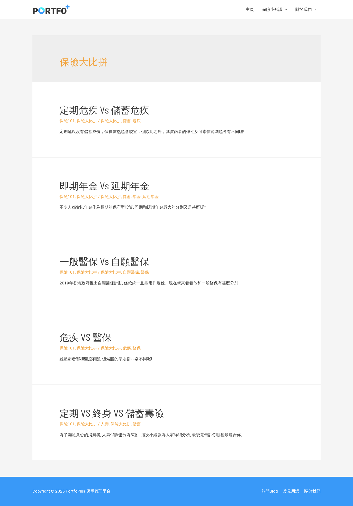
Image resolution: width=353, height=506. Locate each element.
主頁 (250, 9)
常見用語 (291, 491)
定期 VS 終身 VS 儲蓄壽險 (112, 413)
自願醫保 (131, 272)
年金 (137, 196)
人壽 (105, 424)
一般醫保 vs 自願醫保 (104, 261)
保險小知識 (272, 9)
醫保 (145, 272)
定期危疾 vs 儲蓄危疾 (104, 109)
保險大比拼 (87, 120)
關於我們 (303, 9)
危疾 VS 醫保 (86, 337)
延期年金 (150, 196)
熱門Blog (270, 491)
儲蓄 (127, 120)
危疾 (137, 120)
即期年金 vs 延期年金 (104, 185)
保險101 (67, 120)
